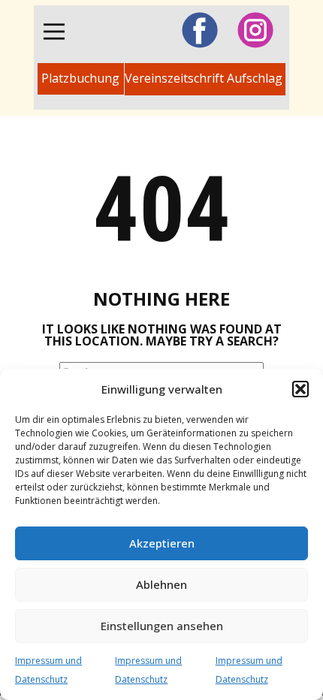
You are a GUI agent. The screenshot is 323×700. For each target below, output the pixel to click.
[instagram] (255, 30)
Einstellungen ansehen (162, 625)
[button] (300, 389)
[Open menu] (54, 31)
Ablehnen (161, 584)
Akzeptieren (162, 543)
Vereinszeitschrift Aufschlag (205, 78)
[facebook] (200, 30)
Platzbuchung (80, 78)
